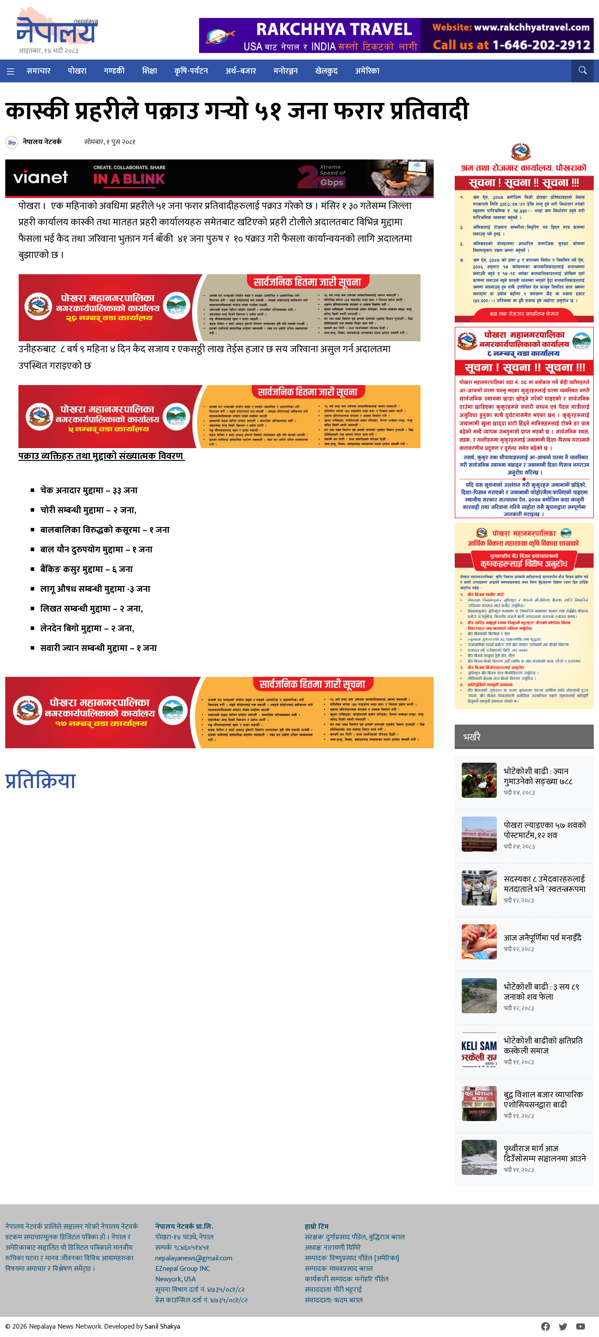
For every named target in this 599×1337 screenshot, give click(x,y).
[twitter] (563, 1326)
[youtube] (580, 1326)
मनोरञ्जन (286, 71)
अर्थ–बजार (240, 71)
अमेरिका (367, 71)
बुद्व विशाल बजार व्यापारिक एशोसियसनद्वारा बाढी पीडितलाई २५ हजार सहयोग (545, 1105)
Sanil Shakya (162, 1327)
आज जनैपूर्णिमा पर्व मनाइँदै (542, 938)
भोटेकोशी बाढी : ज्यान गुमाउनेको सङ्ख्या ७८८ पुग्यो (538, 782)
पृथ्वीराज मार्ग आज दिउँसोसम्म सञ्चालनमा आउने (545, 1154)
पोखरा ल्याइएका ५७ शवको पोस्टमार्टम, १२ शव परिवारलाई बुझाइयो (545, 835)
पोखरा (77, 71)
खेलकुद (326, 71)
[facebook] (545, 1326)
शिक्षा (149, 71)
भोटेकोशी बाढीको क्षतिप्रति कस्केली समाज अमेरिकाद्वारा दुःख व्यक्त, (543, 1051)
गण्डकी (114, 71)
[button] (582, 71)
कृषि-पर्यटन (191, 71)
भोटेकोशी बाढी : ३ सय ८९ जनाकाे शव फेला (541, 992)
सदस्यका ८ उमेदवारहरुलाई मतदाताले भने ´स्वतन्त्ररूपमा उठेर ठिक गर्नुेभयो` (545, 889)
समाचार (38, 71)
